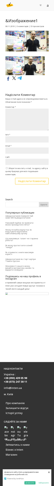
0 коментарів (22, 26)
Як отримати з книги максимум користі (19, 253)
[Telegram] (26, 428)
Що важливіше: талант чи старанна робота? (21, 239)
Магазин (11, 454)
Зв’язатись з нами (18, 444)
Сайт (7, 157)
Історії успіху (14, 413)
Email (8, 146)
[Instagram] (13, 428)
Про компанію (15, 403)
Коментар (10, 107)
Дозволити (29, 483)
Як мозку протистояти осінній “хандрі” (18, 246)
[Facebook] (6, 428)
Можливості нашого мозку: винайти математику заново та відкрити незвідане (19, 268)
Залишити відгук (17, 408)
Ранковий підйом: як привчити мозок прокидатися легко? (19, 224)
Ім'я (7, 134)
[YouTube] (19, 428)
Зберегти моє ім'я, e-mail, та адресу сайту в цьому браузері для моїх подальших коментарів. (26, 171)
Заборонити (44, 483)
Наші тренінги (15, 439)
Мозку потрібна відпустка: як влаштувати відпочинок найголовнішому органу (18, 232)
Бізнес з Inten (14, 449)
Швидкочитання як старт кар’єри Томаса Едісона (20, 260)
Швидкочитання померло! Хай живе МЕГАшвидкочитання (19, 217)
